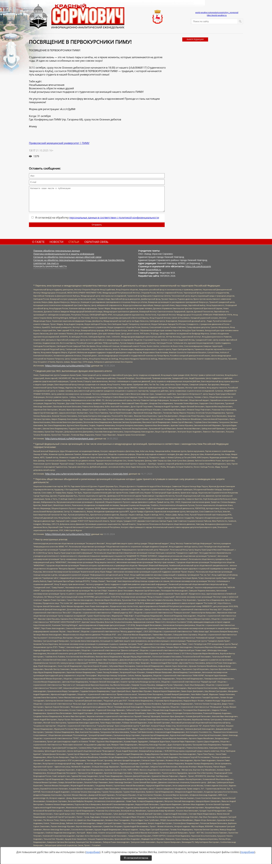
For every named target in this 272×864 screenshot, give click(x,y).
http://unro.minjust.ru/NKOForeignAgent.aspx (69, 438)
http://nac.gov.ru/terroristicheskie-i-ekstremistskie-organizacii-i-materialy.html (86, 473)
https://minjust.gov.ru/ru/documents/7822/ (68, 534)
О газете (38, 242)
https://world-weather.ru (217, 15)
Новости (56, 242)
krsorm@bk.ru (153, 269)
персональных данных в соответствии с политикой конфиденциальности (114, 217)
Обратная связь (96, 242)
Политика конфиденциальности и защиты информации (63, 253)
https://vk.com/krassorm (198, 266)
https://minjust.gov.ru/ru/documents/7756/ (68, 365)
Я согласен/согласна (136, 858)
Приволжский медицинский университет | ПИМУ (59, 143)
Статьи (73, 242)
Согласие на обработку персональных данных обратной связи (67, 256)
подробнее (93, 852)
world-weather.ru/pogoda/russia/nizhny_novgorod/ (216, 12)
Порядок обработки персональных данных (56, 250)
